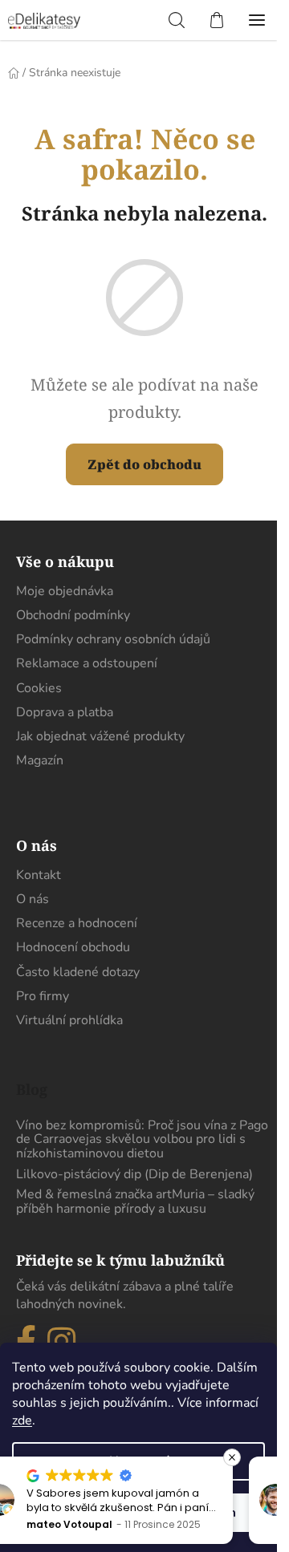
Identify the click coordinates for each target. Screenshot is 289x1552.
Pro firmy (42, 996)
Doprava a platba (64, 712)
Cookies (39, 688)
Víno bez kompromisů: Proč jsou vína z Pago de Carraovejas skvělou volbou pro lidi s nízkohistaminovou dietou (142, 1140)
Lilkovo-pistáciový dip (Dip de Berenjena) (134, 1175)
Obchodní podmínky (73, 615)
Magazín (39, 760)
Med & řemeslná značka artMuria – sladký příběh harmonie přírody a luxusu (135, 1202)
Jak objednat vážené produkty (100, 736)
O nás (32, 899)
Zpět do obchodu (144, 464)
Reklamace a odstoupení (86, 663)
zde (22, 1420)
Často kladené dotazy (78, 972)
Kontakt (38, 875)
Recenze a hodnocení (76, 923)
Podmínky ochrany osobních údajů (113, 639)
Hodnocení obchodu (73, 947)
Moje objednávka (64, 591)
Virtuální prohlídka (69, 1020)
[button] (181, 1457)
